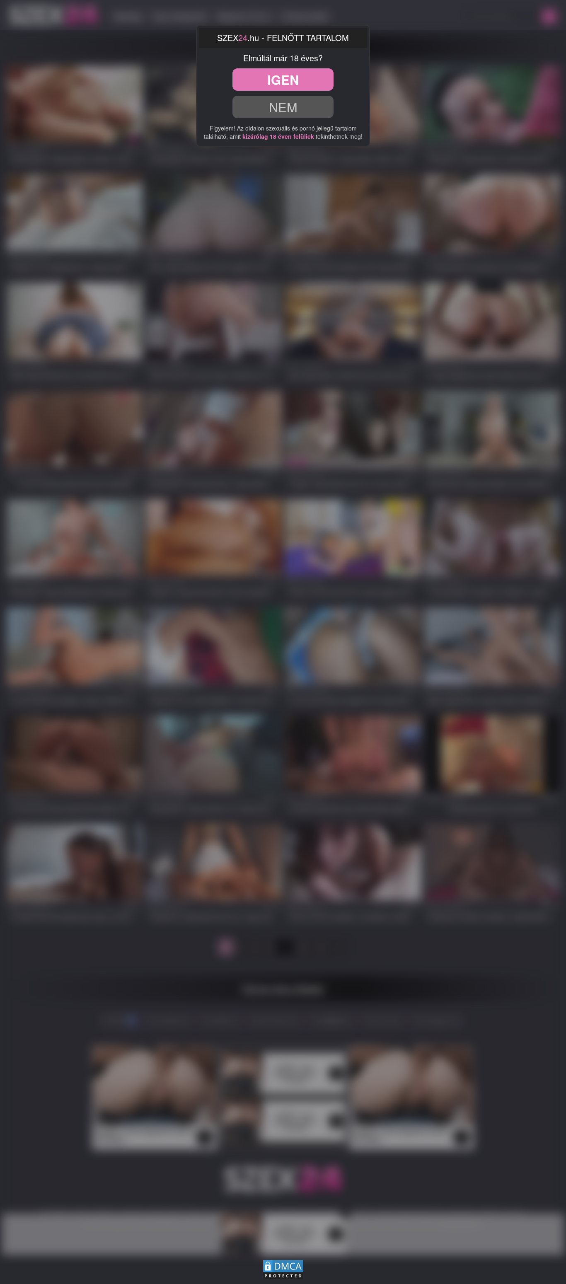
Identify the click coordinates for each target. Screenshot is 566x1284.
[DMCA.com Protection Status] (283, 1268)
